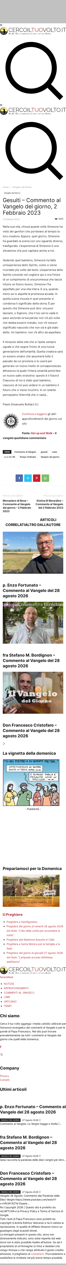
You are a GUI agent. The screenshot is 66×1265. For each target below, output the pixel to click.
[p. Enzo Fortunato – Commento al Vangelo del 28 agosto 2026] (33, 553)
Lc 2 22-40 (9, 457)
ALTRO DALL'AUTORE (43, 525)
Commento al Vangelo (25, 452)
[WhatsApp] (45, 478)
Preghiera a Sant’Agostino (22, 921)
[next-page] (4, 743)
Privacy (4, 1075)
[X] (28, 478)
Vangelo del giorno (50, 457)
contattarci (37, 1253)
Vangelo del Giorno (12, 193)
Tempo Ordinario (28, 457)
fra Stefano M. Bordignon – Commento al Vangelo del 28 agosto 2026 (31, 660)
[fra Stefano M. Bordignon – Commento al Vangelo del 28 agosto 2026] (33, 623)
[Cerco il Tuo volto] (33, 33)
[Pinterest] (36, 478)
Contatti (5, 1079)
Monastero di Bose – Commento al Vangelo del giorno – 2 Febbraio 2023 (17, 506)
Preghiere (14, 914)
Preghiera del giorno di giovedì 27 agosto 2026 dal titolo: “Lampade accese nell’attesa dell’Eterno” (35, 957)
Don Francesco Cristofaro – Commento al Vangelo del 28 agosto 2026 (31, 730)
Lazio (54, 452)
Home (6, 187)
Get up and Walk (41, 433)
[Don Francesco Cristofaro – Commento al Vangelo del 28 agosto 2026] (33, 693)
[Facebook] (19, 478)
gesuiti (44, 452)
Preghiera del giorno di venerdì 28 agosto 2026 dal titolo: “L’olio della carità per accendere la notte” (35, 931)
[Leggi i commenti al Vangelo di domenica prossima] (31, 905)
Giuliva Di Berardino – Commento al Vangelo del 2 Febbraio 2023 (49, 504)
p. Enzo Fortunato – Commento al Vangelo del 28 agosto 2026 (31, 590)
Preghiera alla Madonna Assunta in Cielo (30, 939)
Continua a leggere (34, 414)
